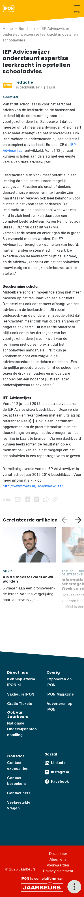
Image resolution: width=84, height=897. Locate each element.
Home (8, 29)
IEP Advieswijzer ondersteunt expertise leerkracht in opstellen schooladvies (40, 34)
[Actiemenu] (74, 886)
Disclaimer (58, 854)
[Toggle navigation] (77, 8)
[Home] (9, 8)
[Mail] (18, 499)
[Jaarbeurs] (42, 887)
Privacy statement (58, 871)
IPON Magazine (60, 694)
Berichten (27, 29)
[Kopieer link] (56, 499)
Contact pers (18, 793)
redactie (24, 82)
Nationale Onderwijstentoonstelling (22, 729)
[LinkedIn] (28, 499)
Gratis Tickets (19, 704)
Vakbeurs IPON (20, 694)
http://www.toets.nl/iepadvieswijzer (33, 486)
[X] (37, 499)
